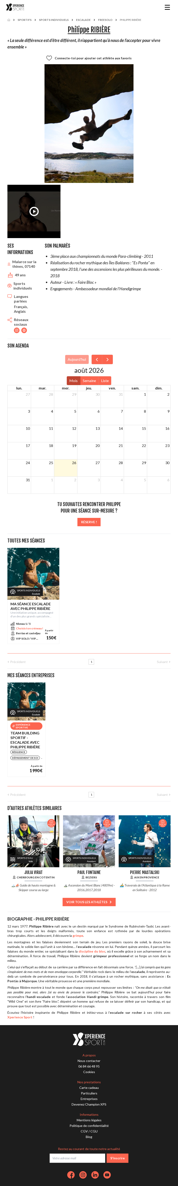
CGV (84, 1131)
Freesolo (105, 20)
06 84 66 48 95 (89, 1066)
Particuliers (89, 1093)
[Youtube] (107, 1175)
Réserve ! (89, 522)
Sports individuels (54, 20)
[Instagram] (83, 1175)
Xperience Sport (19, 1017)
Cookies (89, 1072)
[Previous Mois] (97, 359)
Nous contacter (89, 1061)
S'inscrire (117, 1158)
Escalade (83, 20)
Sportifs (25, 20)
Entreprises (89, 1099)
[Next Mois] (107, 359)
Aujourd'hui (77, 359)
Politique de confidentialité (89, 1126)
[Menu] (167, 7)
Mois (73, 380)
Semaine (89, 380)
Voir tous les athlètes (86, 902)
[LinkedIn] (95, 1175)
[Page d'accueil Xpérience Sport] (15, 7)
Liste (105, 380)
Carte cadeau (89, 1088)
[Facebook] (71, 1175)
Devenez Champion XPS (89, 1104)
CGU (94, 1131)
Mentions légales (89, 1120)
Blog (89, 1137)
